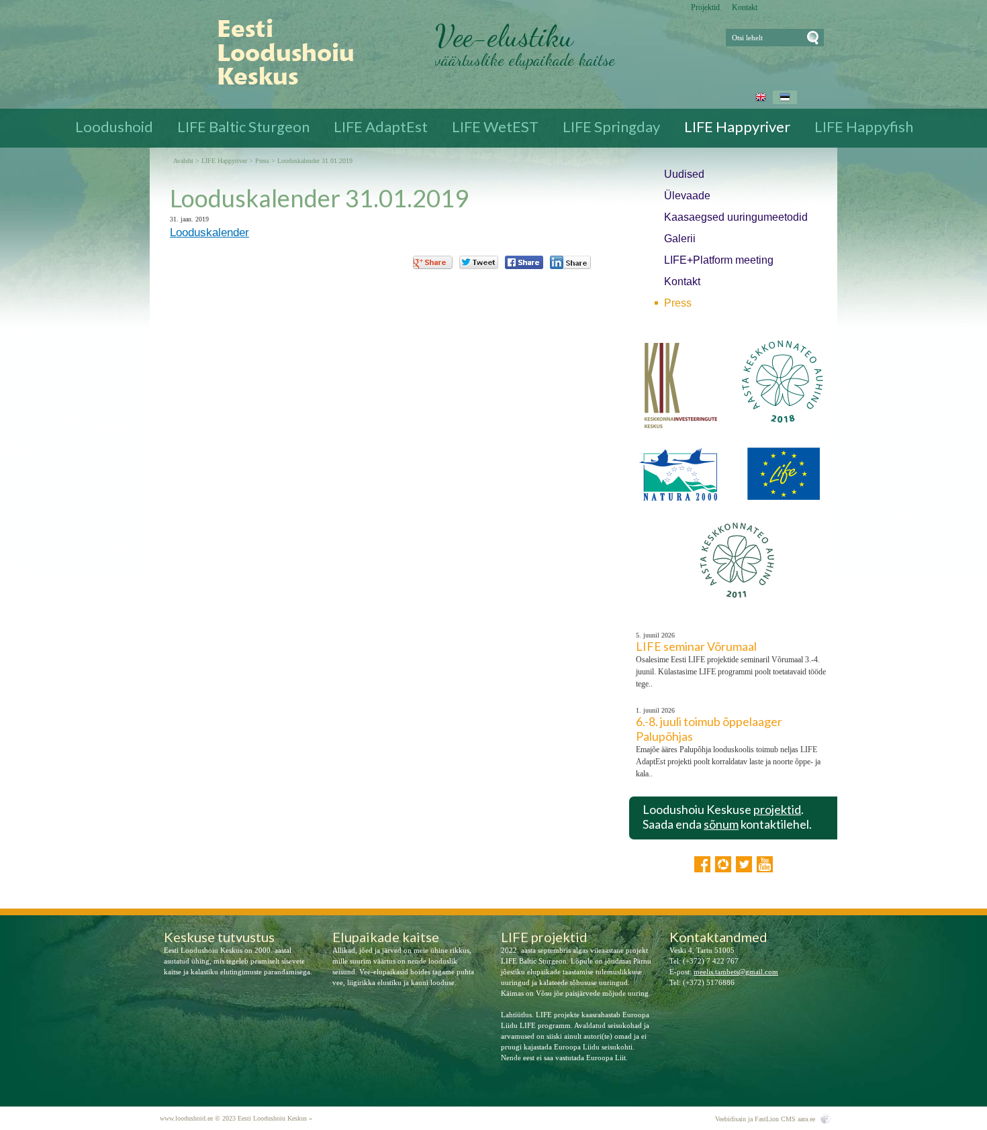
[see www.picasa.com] (723, 864)
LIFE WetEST (495, 127)
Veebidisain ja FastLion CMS (755, 1119)
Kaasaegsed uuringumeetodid (736, 217)
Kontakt (744, 7)
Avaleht (183, 161)
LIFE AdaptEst (381, 127)
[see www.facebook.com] (702, 864)
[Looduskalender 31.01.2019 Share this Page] (570, 262)
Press (678, 303)
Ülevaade (687, 195)
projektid (777, 809)
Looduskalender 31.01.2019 (314, 161)
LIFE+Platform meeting (718, 260)
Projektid (705, 7)
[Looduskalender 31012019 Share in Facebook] (524, 262)
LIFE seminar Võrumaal (696, 646)
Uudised (684, 174)
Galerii (680, 238)
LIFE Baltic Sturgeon (243, 127)
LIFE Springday (611, 127)
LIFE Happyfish (863, 127)
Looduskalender (209, 232)
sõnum (721, 824)
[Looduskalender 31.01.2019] (276, 52)
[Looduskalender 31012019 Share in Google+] (433, 262)
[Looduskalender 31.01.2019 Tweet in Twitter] (478, 262)
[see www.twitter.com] (744, 864)
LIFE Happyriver (737, 127)
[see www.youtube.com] (765, 864)
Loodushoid (114, 127)
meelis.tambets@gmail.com (736, 972)
